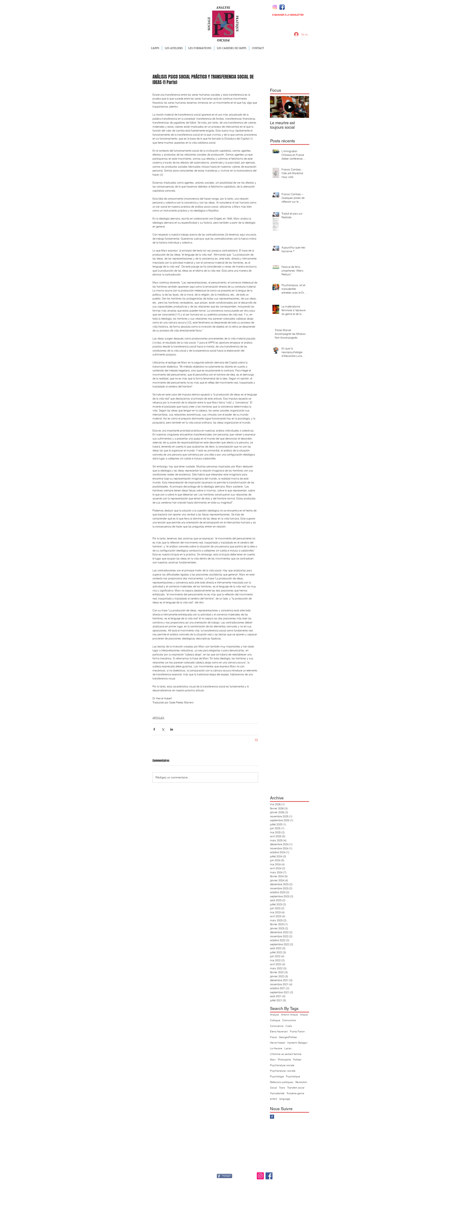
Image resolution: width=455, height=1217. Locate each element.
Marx (273, 1059)
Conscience (276, 1026)
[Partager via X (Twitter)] (163, 729)
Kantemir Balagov (297, 1042)
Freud (273, 1037)
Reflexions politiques (281, 1082)
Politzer (297, 1059)
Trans (282, 1087)
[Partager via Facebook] (154, 729)
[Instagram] (274, 7)
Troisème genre (295, 1093)
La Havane (276, 1048)
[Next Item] (303, 107)
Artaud (304, 1014)
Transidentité (277, 1093)
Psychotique (293, 1076)
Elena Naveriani (279, 1031)
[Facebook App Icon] (282, 7)
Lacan (287, 1048)
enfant (273, 1098)
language (284, 1098)
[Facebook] (269, 1175)
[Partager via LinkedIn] (171, 729)
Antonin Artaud (289, 1014)
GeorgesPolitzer (288, 1037)
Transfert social (295, 1087)
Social (273, 1087)
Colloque (275, 1020)
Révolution (301, 1082)
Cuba (289, 1026)
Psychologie (277, 1076)
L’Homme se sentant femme (285, 1054)
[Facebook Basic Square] (272, 1117)
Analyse (274, 1014)
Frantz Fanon (297, 1031)
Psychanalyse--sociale (282, 1070)
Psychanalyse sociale (282, 1065)
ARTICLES (158, 717)
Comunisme (289, 1020)
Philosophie (284, 1059)
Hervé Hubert (277, 1042)
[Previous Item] (275, 107)
